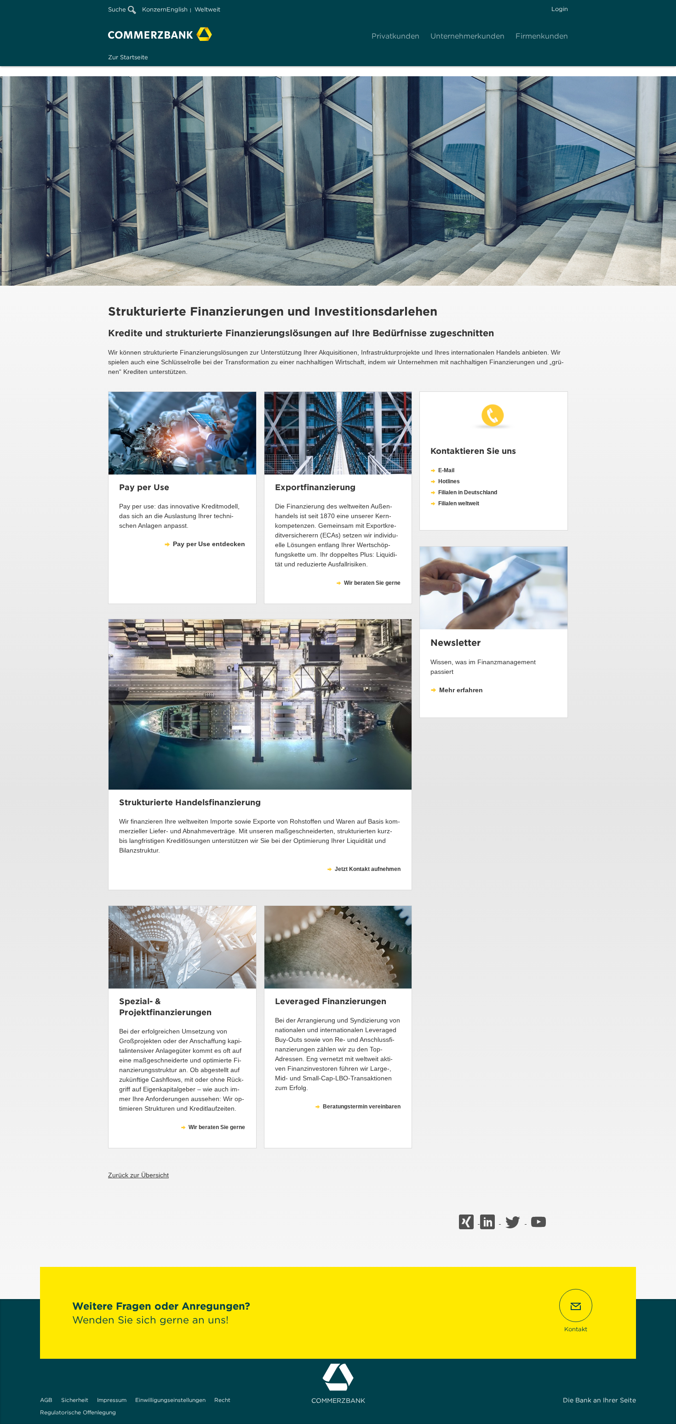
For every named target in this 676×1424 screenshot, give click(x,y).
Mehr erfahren (461, 690)
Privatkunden (395, 36)
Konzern (154, 9)
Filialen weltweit (458, 503)
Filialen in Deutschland (467, 492)
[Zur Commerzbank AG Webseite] (160, 34)
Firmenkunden (542, 36)
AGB (46, 1399)
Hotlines (449, 481)
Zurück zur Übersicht (138, 1175)
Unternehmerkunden (467, 36)
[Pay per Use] (182, 433)
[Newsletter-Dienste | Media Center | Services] (493, 588)
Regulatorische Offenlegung (78, 1412)
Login (559, 9)
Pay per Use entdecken (209, 544)
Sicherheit (74, 1399)
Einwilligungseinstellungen (170, 1399)
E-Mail (446, 470)
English (177, 9)
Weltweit (207, 9)
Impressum (111, 1399)
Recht (222, 1399)
